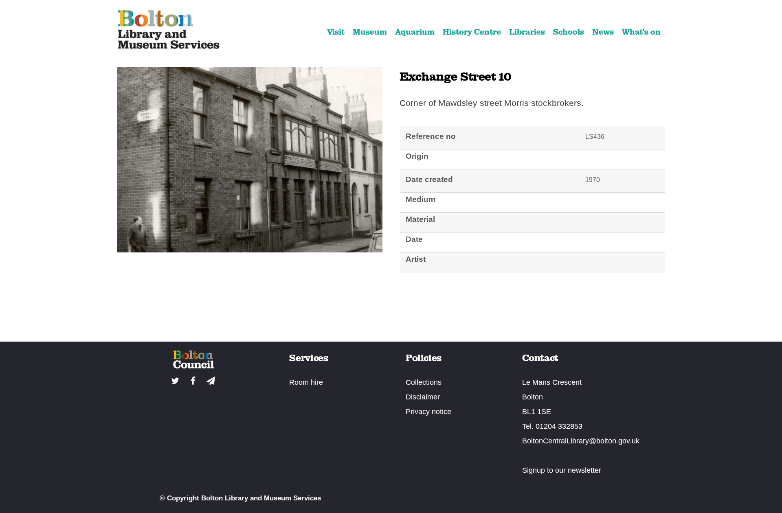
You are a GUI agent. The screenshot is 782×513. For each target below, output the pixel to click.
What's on (641, 32)
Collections (424, 382)
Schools (568, 32)
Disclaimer (423, 397)
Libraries (527, 32)
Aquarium (415, 32)
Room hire (306, 382)
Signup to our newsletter (561, 470)
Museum (370, 32)
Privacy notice (428, 412)
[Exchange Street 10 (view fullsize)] (249, 249)
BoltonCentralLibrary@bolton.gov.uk (580, 441)
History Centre (472, 32)
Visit (336, 32)
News (603, 32)
